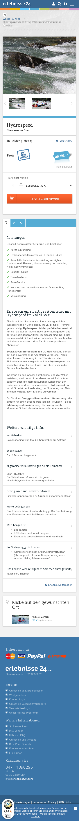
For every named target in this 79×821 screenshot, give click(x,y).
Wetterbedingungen (18, 506)
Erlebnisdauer (15, 450)
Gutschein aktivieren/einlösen (26, 690)
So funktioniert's (18, 726)
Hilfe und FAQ (17, 735)
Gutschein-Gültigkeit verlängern (27, 703)
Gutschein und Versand (22, 739)
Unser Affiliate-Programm (23, 712)
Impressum (39, 802)
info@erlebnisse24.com (19, 778)
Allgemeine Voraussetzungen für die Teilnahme (34, 466)
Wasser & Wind (11, 18)
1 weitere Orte (65, 140)
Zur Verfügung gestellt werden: (25, 547)
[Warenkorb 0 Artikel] (65, 4)
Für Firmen (15, 752)
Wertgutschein (17, 695)
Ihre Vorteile (16, 730)
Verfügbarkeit (14, 435)
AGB (61, 802)
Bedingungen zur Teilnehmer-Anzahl (28, 491)
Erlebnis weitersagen (59, 584)
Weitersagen (23, 802)
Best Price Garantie (20, 744)
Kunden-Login (17, 699)
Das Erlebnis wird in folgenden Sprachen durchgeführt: (39, 569)
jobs (68, 802)
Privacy (52, 802)
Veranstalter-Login (19, 708)
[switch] (8, 816)
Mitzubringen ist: (16, 525)
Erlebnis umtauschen (21, 748)
